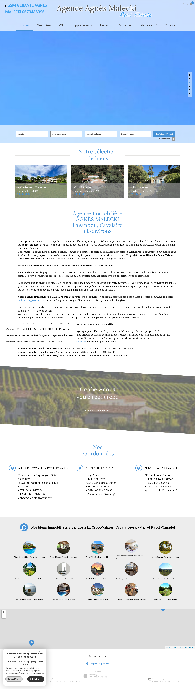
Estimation (125, 25)
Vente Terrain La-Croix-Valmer (165, 579)
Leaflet (168, 647)
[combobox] (32, 134)
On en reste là (34, 652)
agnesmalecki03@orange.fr (161, 490)
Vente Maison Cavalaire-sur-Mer (63, 557)
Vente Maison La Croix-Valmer (63, 579)
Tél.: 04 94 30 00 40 (99, 486)
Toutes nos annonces (61, 681)
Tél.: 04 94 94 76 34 (30, 490)
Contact (170, 25)
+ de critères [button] (163, 138)
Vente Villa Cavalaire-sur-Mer (98, 557)
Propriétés (44, 25)
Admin (51, 681)
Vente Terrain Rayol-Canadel (165, 599)
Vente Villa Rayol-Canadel (97, 599)
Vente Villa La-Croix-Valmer (97, 579)
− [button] (4, 616)
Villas (62, 25)
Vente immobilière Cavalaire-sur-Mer (29, 557)
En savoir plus (97, 410)
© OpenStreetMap (188, 647)
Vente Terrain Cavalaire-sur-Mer (165, 557)
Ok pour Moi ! (35, 679)
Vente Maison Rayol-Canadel (63, 599)
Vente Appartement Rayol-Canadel (131, 599)
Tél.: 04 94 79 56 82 (156, 482)
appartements (37, 300)
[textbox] (66, 134)
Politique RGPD (74, 681)
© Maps (176, 647)
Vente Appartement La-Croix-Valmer (131, 579)
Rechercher (164, 133)
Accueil (24, 25)
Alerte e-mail (148, 25)
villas (22, 300)
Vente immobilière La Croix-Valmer (29, 579)
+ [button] (4, 612)
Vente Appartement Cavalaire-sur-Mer (130, 557)
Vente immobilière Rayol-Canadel (29, 599)
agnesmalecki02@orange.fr (35, 497)
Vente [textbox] (20, 133)
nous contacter (77, 341)
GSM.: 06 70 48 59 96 (99, 490)
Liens (46, 681)
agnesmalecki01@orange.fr (102, 494)
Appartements (82, 25)
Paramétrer (14, 679)
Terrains (105, 25)
